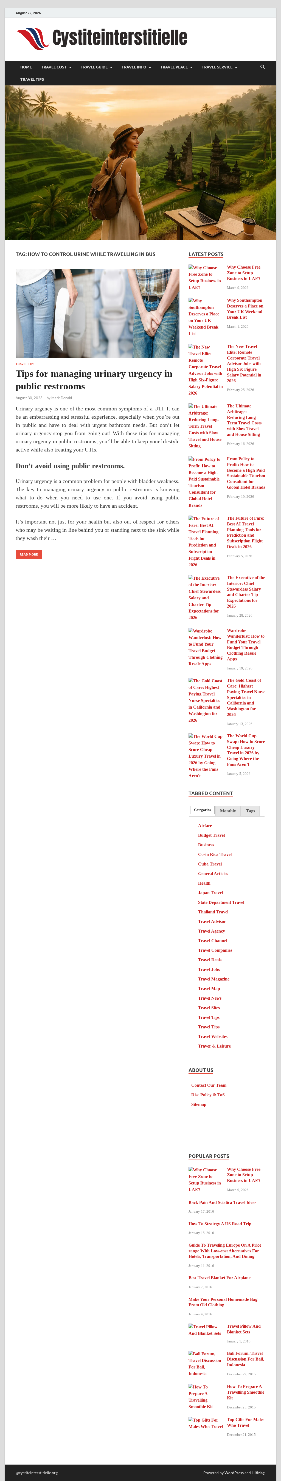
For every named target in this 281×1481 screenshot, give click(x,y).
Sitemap (198, 1104)
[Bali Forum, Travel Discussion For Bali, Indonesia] (206, 1354)
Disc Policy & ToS (208, 1094)
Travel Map (209, 988)
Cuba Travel (210, 864)
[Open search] (262, 67)
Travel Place (174, 67)
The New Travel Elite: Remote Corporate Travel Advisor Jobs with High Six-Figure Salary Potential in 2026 (244, 363)
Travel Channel (212, 940)
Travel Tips (32, 79)
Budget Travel (211, 835)
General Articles (213, 873)
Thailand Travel (213, 912)
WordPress (234, 1472)
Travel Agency (211, 931)
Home (26, 67)
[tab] (202, 810)
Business (206, 844)
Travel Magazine (213, 979)
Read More (27, 553)
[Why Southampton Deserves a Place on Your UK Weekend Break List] (206, 301)
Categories (202, 810)
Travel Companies (215, 950)
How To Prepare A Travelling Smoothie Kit (245, 1392)
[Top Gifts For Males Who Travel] (206, 1420)
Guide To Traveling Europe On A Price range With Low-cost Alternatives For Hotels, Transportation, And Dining (225, 1251)
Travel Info (134, 67)
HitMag (258, 1472)
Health (204, 883)
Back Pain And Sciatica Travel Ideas (222, 1202)
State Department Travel (221, 902)
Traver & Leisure (214, 1046)
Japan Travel (210, 892)
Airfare (205, 825)
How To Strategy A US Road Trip (220, 1223)
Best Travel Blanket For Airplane (220, 1277)
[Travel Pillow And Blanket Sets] (206, 1327)
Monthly (228, 811)
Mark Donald (61, 398)
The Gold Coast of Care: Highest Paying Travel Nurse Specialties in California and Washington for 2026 (246, 697)
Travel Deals (209, 959)
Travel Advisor (212, 921)
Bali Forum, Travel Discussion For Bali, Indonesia (245, 1359)
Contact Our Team (208, 1085)
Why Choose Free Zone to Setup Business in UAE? (243, 273)
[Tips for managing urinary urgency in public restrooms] (97, 313)
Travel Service (217, 67)
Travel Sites (209, 1007)
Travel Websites (212, 1036)
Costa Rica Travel (215, 854)
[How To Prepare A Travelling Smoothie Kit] (206, 1387)
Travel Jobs (209, 969)
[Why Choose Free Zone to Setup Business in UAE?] (206, 268)
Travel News (209, 998)
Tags (250, 811)
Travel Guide (94, 67)
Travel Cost (54, 67)
